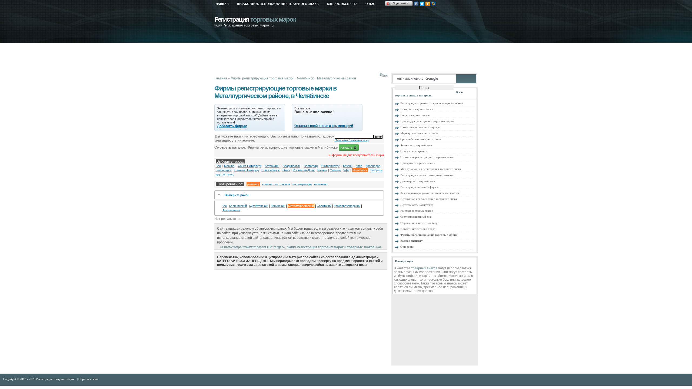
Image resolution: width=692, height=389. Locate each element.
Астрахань (272, 165)
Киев (359, 165)
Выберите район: (238, 195)
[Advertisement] (312, 58)
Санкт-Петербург (249, 165)
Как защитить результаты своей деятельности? (430, 192)
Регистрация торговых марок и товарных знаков (431, 103)
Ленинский (278, 205)
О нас (370, 3)
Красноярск (224, 170)
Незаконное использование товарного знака (278, 3)
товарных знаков (424, 268)
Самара (335, 170)
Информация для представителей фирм (356, 155)
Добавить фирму (232, 126)
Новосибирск (270, 170)
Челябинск (305, 78)
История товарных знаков (417, 109)
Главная (221, 3)
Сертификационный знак (416, 216)
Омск (286, 170)
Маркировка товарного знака (419, 133)
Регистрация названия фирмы (419, 187)
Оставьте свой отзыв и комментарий (323, 126)
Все (218, 165)
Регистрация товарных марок (55, 379)
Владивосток (291, 165)
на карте (347, 147)
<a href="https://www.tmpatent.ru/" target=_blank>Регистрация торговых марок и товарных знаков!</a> (300, 247)
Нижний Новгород (246, 170)
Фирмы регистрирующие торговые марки (262, 78)
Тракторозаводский (347, 205)
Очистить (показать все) (352, 140)
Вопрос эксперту (342, 3)
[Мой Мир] (433, 3)
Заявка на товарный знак (416, 145)
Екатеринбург (330, 165)
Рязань (322, 170)
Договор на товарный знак (417, 181)
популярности (302, 184)
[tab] (299, 194)
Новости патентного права (417, 228)
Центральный (231, 210)
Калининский (238, 205)
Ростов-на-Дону (304, 170)
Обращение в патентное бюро (419, 222)
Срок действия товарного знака (420, 139)
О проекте (407, 246)
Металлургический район (336, 78)
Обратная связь (88, 379)
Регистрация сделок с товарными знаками (427, 175)
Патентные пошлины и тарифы (420, 127)
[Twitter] (422, 3)
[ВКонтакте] (416, 3)
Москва (229, 165)
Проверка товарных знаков (417, 163)
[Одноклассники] (428, 3)
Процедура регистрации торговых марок (427, 121)
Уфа (346, 170)
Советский (324, 205)
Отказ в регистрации (413, 151)
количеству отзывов (276, 184)
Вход (383, 74)
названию (320, 184)
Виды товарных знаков (415, 115)
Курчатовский (258, 205)
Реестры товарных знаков (416, 210)
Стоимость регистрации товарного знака (427, 157)
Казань (347, 165)
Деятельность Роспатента (416, 204)
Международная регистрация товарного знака (430, 168)
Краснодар (373, 165)
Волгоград (311, 165)
